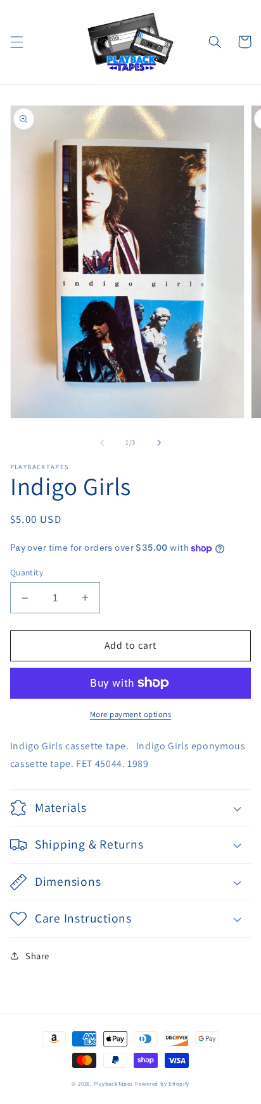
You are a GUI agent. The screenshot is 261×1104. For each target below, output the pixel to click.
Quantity (26, 572)
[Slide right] (159, 443)
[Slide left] (102, 443)
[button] (16, 41)
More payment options (131, 714)
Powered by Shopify (162, 1084)
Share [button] (37, 956)
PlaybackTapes (114, 1084)
